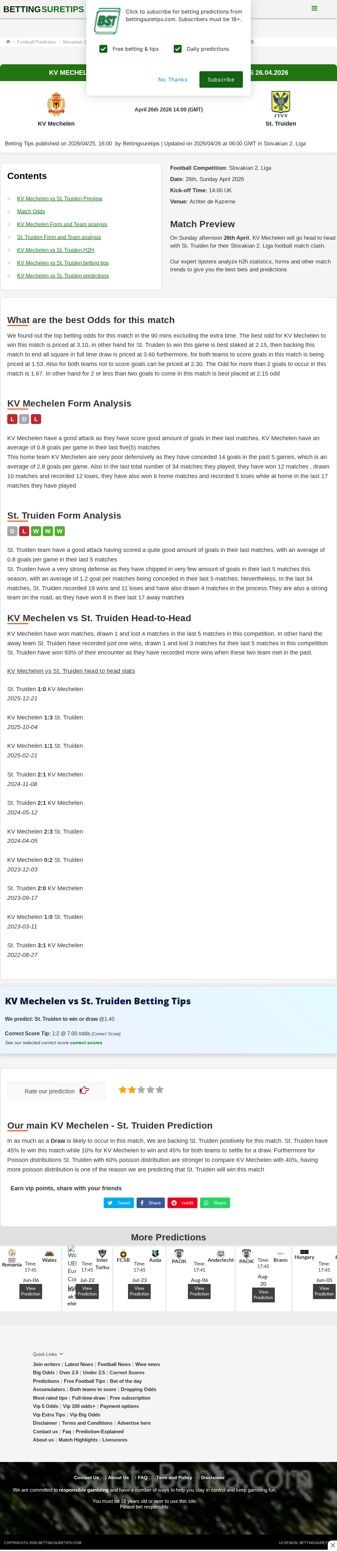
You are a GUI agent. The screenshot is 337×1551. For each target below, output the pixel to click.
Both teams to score (93, 1389)
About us (43, 1440)
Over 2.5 (68, 1372)
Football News (114, 1364)
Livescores (114, 1440)
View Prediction (30, 1291)
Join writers (46, 1364)
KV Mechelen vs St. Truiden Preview (59, 198)
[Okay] (140, 1089)
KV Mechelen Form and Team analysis (62, 224)
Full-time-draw (88, 1398)
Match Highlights (78, 1440)
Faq (67, 1431)
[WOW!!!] (159, 1089)
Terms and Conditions (87, 1423)
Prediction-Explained (100, 1431)
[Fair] (131, 1089)
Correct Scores (127, 1372)
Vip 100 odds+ (79, 1406)
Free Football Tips (84, 1381)
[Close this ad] (332, 1545)
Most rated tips (50, 1398)
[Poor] (122, 1089)
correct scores (86, 1042)
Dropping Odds (138, 1389)
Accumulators (49, 1389)
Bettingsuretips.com (59, 1543)
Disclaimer (45, 1423)
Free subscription (130, 1398)
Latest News (79, 1364)
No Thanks (172, 79)
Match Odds (31, 211)
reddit (187, 1202)
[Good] (149, 1089)
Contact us (45, 1431)
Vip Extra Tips (49, 1414)
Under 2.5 (94, 1372)
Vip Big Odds (85, 1414)
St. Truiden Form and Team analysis (59, 237)
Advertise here (134, 1423)
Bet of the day (126, 1381)
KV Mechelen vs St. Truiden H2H (55, 250)
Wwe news (147, 1364)
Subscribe (221, 79)
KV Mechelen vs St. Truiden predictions (63, 276)
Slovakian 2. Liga (285, 143)
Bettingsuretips (141, 143)
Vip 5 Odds (45, 1406)
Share (154, 1202)
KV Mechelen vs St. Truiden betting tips (63, 263)
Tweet (123, 1202)
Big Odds (44, 1372)
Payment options (119, 1406)
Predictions (46, 1381)
